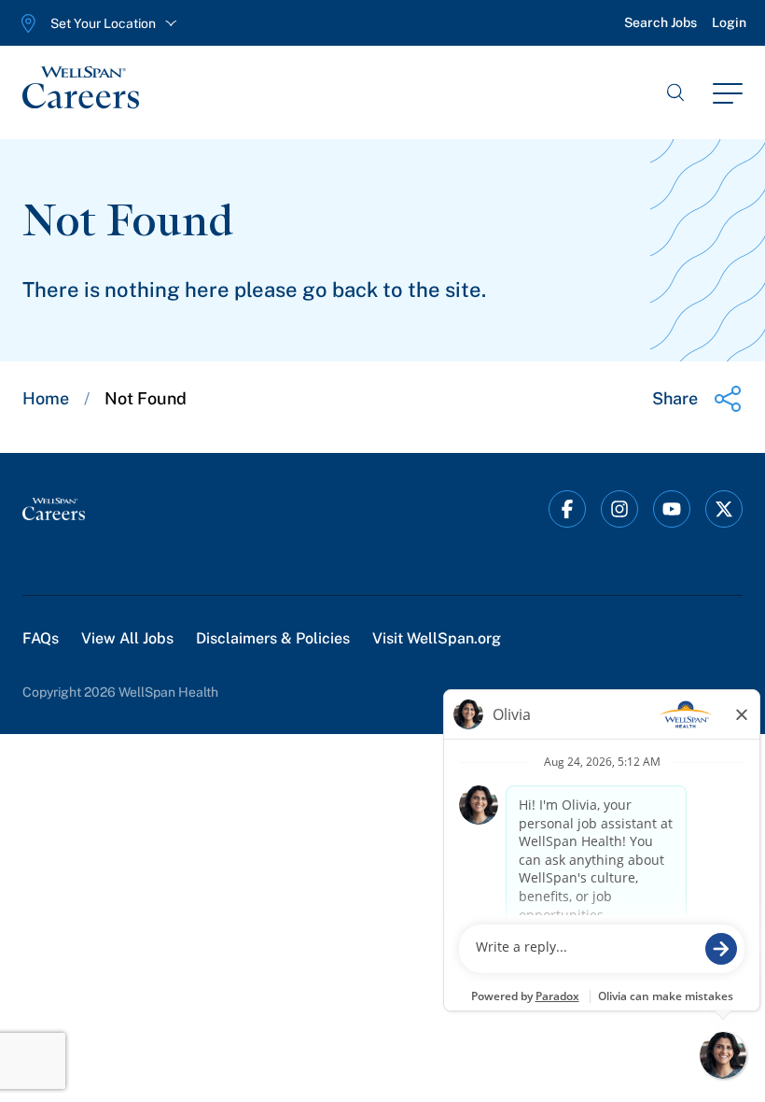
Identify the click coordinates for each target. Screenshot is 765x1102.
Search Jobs (660, 22)
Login (729, 22)
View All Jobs (127, 638)
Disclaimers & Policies (273, 638)
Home (45, 398)
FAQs (40, 638)
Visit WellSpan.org (436, 638)
